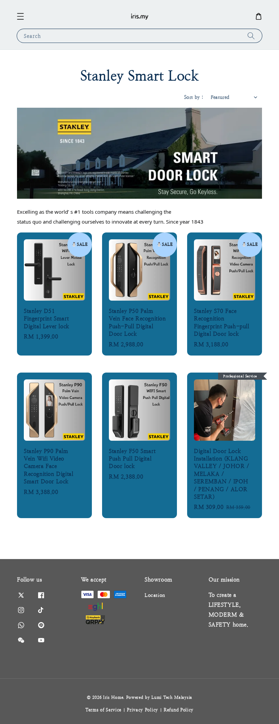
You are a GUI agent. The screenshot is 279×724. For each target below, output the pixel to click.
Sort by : (194, 97)
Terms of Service (103, 709)
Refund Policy (179, 709)
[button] (20, 16)
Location (155, 595)
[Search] (251, 35)
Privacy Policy (142, 709)
